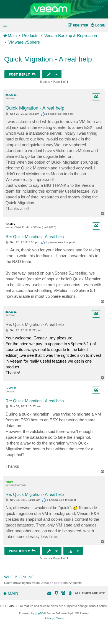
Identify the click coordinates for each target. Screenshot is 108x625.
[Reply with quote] (96, 96)
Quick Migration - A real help (48, 59)
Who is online (19, 577)
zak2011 (11, 94)
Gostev (10, 223)
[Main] (54, 9)
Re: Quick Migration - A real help (35, 236)
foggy (9, 481)
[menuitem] (97, 25)
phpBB (39, 613)
